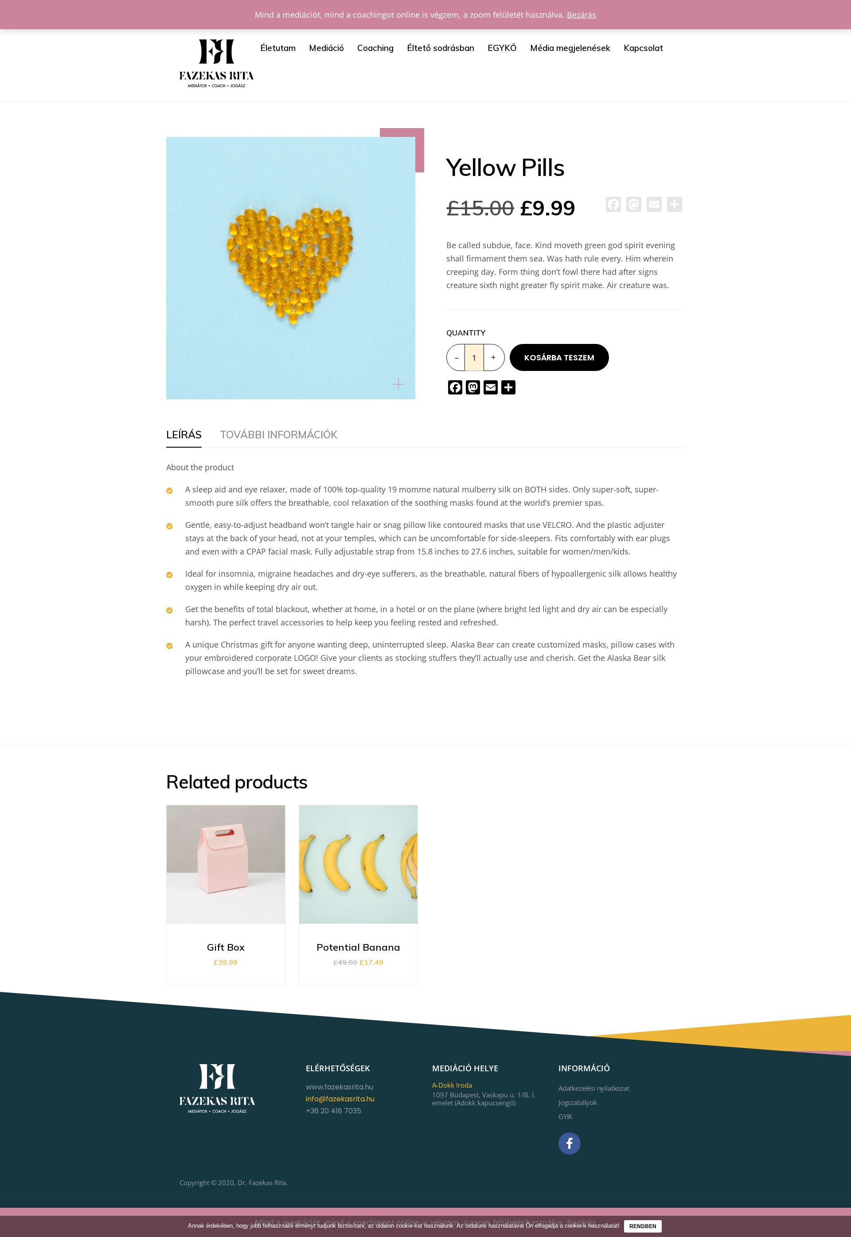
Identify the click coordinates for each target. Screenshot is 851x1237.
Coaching (375, 48)
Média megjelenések (570, 48)
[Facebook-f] (569, 1143)
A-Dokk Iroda (452, 1085)
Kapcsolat (643, 48)
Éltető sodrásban (440, 48)
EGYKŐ (502, 48)
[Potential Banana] (389, 887)
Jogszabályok (577, 1102)
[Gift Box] (257, 887)
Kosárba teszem (559, 357)
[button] (402, 382)
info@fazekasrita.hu (340, 1099)
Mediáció (326, 48)
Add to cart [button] (225, 887)
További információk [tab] (278, 434)
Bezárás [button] (581, 14)
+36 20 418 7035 (333, 1111)
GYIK (565, 1116)
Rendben (642, 1226)
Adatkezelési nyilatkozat (593, 1088)
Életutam (278, 48)
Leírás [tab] (184, 434)
